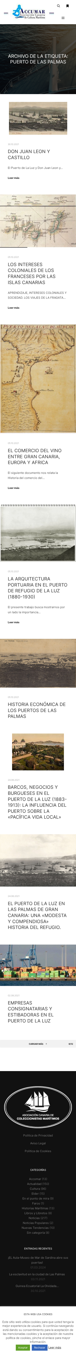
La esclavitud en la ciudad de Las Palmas (37, 1274)
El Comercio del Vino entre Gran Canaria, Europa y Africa (35, 456)
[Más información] (67, 6)
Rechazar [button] (39, 1347)
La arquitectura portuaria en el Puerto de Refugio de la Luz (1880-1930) (37, 588)
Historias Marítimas (35, 1208)
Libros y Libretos (35, 1213)
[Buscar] (58, 6)
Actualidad (34, 1184)
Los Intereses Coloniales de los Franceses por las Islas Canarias (32, 273)
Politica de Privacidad (38, 1135)
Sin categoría (36, 1232)
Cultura (35, 1189)
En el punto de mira (35, 1198)
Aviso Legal (38, 1143)
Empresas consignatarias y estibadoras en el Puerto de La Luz (31, 1012)
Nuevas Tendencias (35, 1228)
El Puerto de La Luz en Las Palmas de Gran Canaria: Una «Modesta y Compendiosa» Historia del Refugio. (37, 915)
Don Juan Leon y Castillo (29, 154)
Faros (36, 1203)
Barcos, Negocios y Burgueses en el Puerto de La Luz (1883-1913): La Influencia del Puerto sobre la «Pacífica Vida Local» (37, 802)
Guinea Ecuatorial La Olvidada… (37, 1286)
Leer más (13, 177)
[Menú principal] (63, 17)
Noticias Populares (36, 1223)
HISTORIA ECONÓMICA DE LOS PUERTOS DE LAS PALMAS (37, 710)
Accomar (35, 1179)
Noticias (34, 1218)
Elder (35, 1193)
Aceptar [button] (23, 1347)
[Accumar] (29, 12)
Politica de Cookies (38, 1151)
